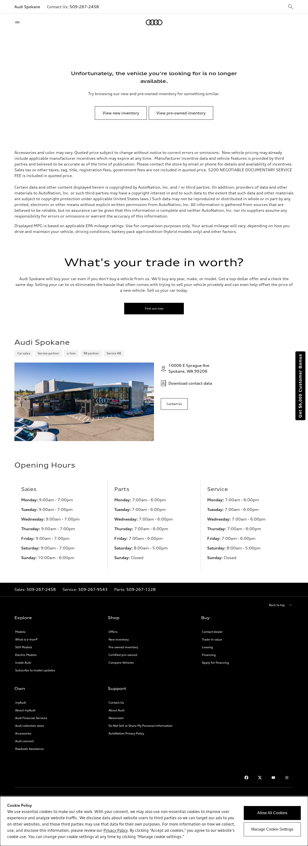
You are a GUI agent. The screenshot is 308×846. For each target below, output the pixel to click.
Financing (209, 655)
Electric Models (26, 655)
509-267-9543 (93, 589)
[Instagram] (287, 777)
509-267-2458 (84, 6)
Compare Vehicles (121, 662)
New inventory (119, 639)
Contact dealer (212, 632)
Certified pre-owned (123, 655)
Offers (113, 632)
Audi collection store (29, 725)
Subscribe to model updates (35, 670)
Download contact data (190, 383)
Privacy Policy (115, 831)
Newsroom (116, 718)
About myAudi (25, 710)
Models (20, 632)
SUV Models (23, 647)
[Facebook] (246, 777)
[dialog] (154, 821)
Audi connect (24, 741)
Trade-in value (212, 639)
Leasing (207, 647)
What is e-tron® (26, 639)
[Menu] (18, 22)
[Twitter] (260, 777)
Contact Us (116, 702)
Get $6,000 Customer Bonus (300, 386)
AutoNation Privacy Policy (126, 733)
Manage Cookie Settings (272, 829)
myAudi (20, 702)
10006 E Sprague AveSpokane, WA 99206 (188, 368)
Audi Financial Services (31, 718)
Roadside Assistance (29, 749)
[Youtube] (273, 777)
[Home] (154, 22)
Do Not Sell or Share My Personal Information (141, 725)
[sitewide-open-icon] (291, 7)
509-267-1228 (141, 589)
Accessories (23, 733)
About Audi (116, 710)
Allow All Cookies (272, 813)
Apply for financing (215, 662)
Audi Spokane (27, 6)
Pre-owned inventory (123, 647)
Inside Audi (23, 662)
